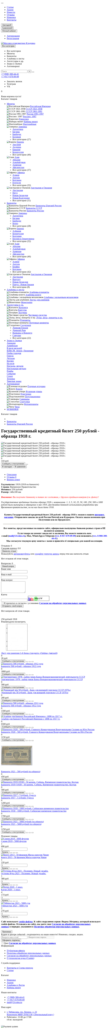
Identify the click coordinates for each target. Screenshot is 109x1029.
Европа (20, 142)
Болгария (16, 236)
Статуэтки (25, 401)
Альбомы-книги (33, 294)
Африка (21, 172)
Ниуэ (15, 193)
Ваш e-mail (6, 574)
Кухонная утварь (34, 391)
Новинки (11, 17)
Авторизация (13, 36)
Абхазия (16, 160)
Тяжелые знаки (14, 381)
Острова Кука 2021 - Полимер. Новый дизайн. (23, 873)
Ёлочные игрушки (36, 386)
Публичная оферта (16, 950)
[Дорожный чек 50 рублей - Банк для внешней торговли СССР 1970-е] (36, 690)
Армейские (12, 345)
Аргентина (17, 129)
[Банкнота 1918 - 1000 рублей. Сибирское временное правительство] (35, 808)
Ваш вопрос (7, 580)
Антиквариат (13, 384)
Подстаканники (32, 396)
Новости (11, 12)
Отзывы (11, 15)
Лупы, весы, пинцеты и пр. (49, 317)
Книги (19, 389)
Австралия (17, 190)
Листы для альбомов (39, 300)
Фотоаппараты (31, 404)
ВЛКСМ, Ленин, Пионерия (20, 351)
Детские (11, 358)
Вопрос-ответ (13, 479)
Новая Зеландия (20, 195)
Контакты (11, 20)
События (11, 373)
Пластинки (25, 394)
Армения (16, 165)
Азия (16, 157)
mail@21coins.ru (14, 1002)
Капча (4, 594)
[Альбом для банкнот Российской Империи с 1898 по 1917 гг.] (31, 716)
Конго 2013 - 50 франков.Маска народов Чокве (24, 857)
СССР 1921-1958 (34, 109)
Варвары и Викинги (22, 333)
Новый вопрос (8, 566)
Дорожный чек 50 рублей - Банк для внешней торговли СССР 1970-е (34, 692)
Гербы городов (14, 353)
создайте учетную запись (47, 554)
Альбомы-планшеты (39, 292)
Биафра (16, 266)
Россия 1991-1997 (35, 114)
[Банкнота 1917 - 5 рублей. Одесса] (18, 795)
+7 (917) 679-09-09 (10, 76)
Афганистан (18, 167)
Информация (7, 946)
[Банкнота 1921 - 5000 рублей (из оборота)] (22, 821)
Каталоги (23, 307)
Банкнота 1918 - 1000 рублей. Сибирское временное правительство (33, 811)
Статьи (10, 7)
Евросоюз (24, 119)
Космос (10, 361)
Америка (22, 126)
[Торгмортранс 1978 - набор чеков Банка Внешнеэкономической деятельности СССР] (43, 677)
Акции (10, 9)
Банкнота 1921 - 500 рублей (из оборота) (20, 771)
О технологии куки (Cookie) (20, 958)
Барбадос (16, 134)
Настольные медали (16, 368)
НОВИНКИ (12, 409)
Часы (17, 407)
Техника (11, 379)
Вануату (16, 279)
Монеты (11, 104)
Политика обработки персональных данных (28, 953)
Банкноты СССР (34, 208)
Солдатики (25, 325)
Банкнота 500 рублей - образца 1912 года (21, 666)
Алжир (15, 175)
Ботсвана (16, 180)
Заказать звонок (14, 81)
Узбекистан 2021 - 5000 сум (14, 906)
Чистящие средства (37, 315)
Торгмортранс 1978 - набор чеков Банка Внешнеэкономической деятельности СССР (42, 679)
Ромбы (10, 371)
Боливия (16, 137)
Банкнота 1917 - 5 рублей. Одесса (17, 798)
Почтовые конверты (39, 323)
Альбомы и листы (15, 289)
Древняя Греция (20, 328)
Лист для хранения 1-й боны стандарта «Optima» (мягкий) (29, 653)
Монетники (26, 302)
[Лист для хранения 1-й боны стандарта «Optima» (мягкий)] (16, 650)
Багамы (16, 132)
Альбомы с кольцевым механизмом (61, 297)
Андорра (16, 147)
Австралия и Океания (41, 188)
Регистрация (13, 38)
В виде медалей (14, 348)
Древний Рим (19, 330)
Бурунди (16, 182)
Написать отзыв (9, 551)
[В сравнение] (32, 661)
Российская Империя (40, 106)
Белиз (15, 223)
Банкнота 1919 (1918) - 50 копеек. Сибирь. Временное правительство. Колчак (38, 784)
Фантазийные (29, 124)
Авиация (11, 343)
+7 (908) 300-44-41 (10, 74)
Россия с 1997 (29, 116)
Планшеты (25, 320)
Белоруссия (18, 152)
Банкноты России (35, 210)
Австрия (16, 144)
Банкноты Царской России (49, 205)
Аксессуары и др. (15, 305)
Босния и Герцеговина (23, 238)
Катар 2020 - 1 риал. (11, 889)
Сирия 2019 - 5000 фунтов (14, 841)
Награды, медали (15, 366)
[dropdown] (2, 3)
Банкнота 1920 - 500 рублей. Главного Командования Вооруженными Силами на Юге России (46, 732)
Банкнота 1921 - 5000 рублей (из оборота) (21, 824)
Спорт (10, 376)
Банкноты (11, 203)
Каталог (5, 975)
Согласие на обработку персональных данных (29, 955)
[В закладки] (30, 661)
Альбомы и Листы (16, 985)
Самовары (25, 399)
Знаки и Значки (14, 340)
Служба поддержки (10, 963)
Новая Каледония (21, 198)
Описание (12, 474)
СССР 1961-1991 (34, 111)
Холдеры (22, 312)
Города (10, 356)
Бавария (16, 149)
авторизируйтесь (22, 554)
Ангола (16, 177)
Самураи (16, 335)
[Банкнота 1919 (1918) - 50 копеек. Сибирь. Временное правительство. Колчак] (40, 782)
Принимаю (6, 932)
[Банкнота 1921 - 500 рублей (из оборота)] (16, 769)
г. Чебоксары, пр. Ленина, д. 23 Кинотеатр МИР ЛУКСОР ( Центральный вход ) (30, 1013)
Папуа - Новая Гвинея (23, 284)
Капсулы (22, 310)
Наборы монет (31, 121)
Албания (16, 231)
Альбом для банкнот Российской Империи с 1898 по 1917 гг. (30, 719)
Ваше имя (6, 569)
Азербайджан (19, 162)
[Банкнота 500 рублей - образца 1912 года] (22, 664)
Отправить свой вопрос (12, 606)
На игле (10, 363)
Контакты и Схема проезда (20, 968)
